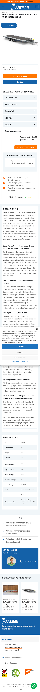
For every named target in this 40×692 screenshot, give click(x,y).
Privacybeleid (24, 361)
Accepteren (20, 346)
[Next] (38, 598)
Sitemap (24, 687)
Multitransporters (9, 12)
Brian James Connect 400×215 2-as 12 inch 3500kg (29, 603)
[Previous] (2, 598)
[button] (37, 329)
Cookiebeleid (15, 361)
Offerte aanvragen (20, 76)
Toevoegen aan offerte (26, 147)
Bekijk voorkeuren (20, 358)
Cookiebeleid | (17, 687)
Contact (20, 82)
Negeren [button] (30, 1)
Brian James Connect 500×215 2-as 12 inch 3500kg (10, 603)
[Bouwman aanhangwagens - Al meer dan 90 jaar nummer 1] (20, 6)
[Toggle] (4, 523)
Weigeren (20, 352)
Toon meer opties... (13, 131)
